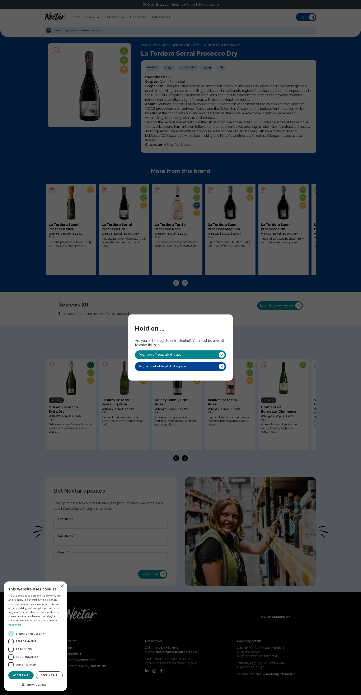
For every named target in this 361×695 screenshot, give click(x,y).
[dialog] (35, 636)
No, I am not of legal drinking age (162, 366)
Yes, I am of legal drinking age (160, 354)
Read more (15, 624)
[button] (35, 684)
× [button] (62, 586)
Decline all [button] (49, 675)
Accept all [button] (21, 675)
